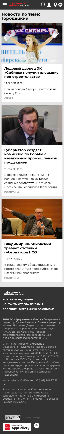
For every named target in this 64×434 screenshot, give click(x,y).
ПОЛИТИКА (11, 192)
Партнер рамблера (32, 417)
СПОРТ (8, 98)
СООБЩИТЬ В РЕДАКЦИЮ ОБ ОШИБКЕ (28, 309)
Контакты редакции (18, 299)
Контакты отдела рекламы (23, 304)
